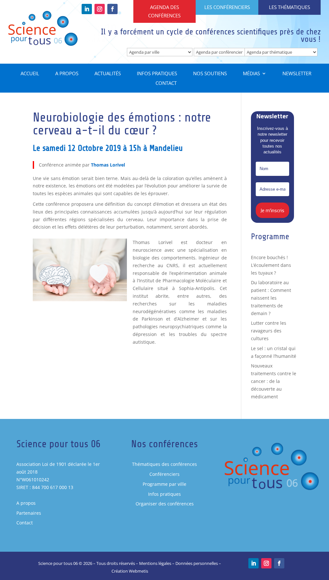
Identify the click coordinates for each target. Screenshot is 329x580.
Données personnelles (196, 563)
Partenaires (28, 513)
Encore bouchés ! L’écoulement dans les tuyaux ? (271, 265)
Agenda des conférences (164, 11)
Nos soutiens (210, 74)
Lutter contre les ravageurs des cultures (268, 330)
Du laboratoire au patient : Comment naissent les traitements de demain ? (271, 297)
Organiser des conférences (165, 504)
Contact (166, 83)
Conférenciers (164, 474)
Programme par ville (164, 484)
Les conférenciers (227, 7)
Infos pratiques (157, 74)
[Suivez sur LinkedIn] (87, 9)
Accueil (30, 74)
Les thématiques (289, 7)
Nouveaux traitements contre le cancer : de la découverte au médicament (273, 381)
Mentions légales (155, 563)
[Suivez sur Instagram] (99, 9)
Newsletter (296, 74)
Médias (251, 74)
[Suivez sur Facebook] (112, 9)
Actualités (107, 74)
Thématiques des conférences (164, 464)
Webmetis (138, 571)
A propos (66, 74)
